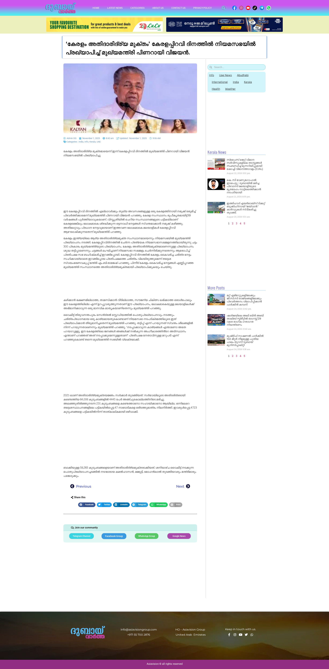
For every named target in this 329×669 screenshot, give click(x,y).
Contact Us (178, 7)
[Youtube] (240, 634)
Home (96, 7)
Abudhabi (243, 75)
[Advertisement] (130, 184)
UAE (99, 141)
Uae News (225, 75)
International (220, 82)
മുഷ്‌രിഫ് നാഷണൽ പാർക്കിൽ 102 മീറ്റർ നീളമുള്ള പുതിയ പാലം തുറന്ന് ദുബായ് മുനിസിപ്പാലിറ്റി (245, 340)
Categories (137, 7)
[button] (223, 8)
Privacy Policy (202, 7)
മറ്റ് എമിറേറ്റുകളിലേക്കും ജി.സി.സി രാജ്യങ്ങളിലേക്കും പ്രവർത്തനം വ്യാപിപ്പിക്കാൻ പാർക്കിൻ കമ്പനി (244, 300)
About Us (157, 7)
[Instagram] (234, 634)
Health (216, 88)
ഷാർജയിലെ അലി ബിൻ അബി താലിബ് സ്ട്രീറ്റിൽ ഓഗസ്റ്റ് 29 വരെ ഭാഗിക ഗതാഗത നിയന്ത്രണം (245, 320)
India (81, 141)
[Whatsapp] (251, 634)
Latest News (115, 7)
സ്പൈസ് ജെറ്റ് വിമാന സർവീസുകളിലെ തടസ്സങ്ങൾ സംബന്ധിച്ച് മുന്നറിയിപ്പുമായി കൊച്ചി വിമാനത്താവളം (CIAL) (245, 164)
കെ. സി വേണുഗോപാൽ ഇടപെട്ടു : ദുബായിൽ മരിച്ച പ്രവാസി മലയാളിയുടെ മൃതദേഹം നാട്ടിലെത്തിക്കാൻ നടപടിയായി (244, 186)
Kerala (92, 141)
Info (86, 141)
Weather (230, 88)
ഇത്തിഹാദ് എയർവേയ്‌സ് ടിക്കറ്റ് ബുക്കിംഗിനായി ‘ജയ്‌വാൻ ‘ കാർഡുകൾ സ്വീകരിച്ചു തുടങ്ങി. (246, 208)
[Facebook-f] (229, 634)
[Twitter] (246, 634)
